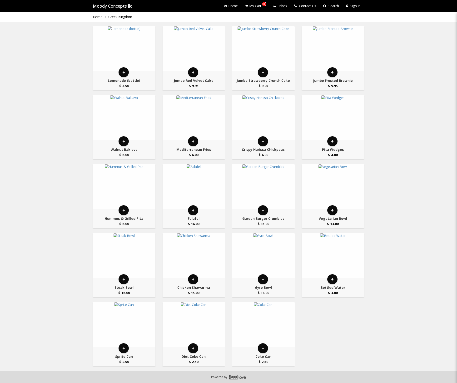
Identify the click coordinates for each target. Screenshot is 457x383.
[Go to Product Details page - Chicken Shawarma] (194, 255)
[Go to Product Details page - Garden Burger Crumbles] (263, 186)
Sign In (355, 6)
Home (233, 6)
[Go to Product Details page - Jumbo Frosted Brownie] (333, 48)
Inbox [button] (282, 6)
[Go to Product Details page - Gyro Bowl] (263, 255)
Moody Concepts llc (112, 6)
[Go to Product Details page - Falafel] (194, 186)
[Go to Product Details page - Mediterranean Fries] (194, 117)
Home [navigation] (98, 17)
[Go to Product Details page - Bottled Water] (333, 255)
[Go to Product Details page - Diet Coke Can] (194, 324)
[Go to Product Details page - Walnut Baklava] (124, 117)
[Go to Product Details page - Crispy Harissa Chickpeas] (263, 117)
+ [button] (123, 72)
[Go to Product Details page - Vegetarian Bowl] (333, 186)
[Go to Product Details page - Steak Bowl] (124, 255)
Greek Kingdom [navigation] (120, 17)
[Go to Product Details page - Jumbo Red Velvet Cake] (194, 48)
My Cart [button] (257, 5)
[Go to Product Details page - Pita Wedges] (333, 117)
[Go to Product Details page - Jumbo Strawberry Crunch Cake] (263, 48)
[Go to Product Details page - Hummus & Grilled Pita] (124, 186)
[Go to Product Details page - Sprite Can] (124, 324)
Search (333, 6)
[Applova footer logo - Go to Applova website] (237, 377)
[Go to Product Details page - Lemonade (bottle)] (124, 48)
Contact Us (307, 6)
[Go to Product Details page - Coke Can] (263, 324)
